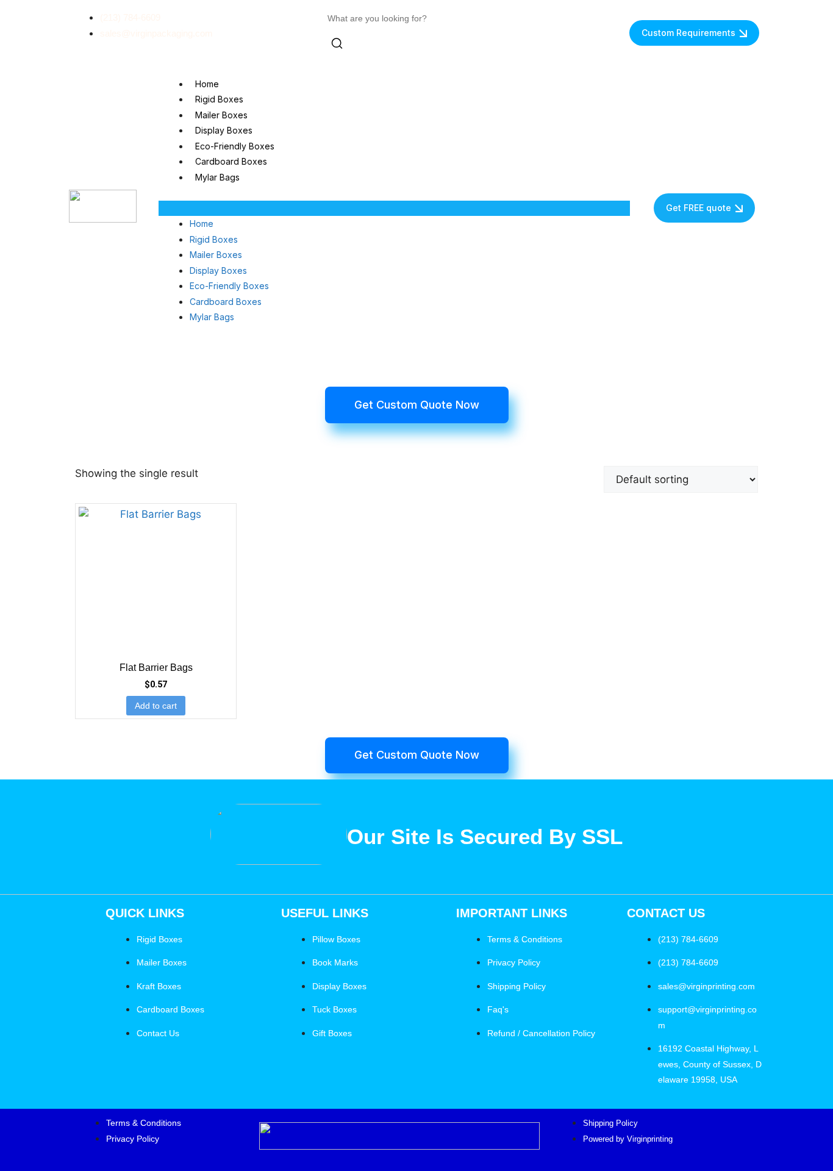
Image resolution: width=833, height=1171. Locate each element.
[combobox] (382, 18)
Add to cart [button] (156, 706)
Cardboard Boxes (231, 161)
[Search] (337, 45)
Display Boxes (223, 130)
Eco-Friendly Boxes (234, 146)
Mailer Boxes (221, 115)
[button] (394, 209)
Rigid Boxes (219, 99)
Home (207, 84)
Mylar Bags (217, 177)
